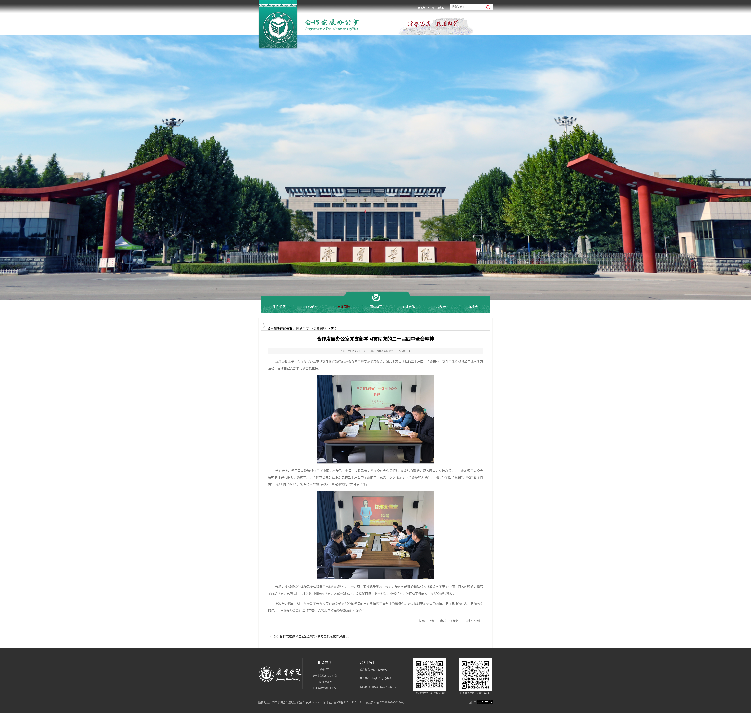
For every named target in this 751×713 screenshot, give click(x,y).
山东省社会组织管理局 (324, 688)
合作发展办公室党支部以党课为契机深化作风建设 (314, 636)
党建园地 (320, 328)
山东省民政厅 (325, 682)
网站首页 (302, 328)
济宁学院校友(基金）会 (325, 675)
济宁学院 (324, 669)
